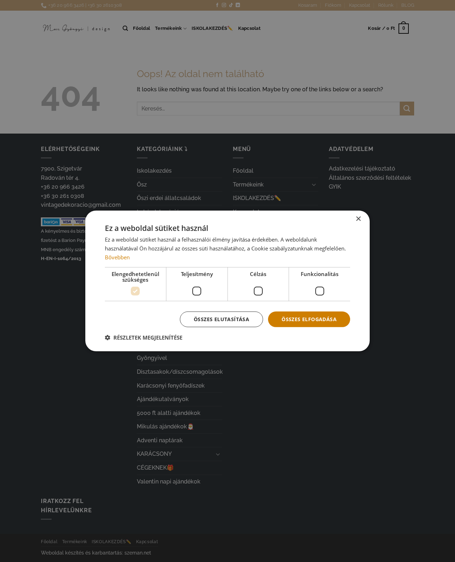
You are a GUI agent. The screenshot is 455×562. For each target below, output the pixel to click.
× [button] (358, 219)
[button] (143, 337)
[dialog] (227, 281)
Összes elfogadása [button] (309, 318)
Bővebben (117, 257)
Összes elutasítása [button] (221, 318)
